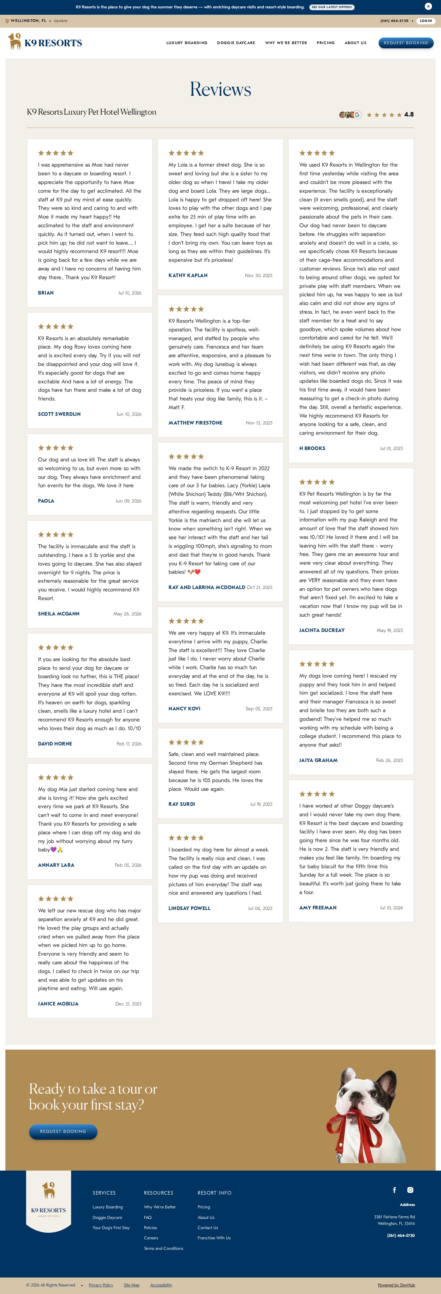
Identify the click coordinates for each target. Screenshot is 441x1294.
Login (426, 21)
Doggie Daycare (236, 43)
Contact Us (208, 1228)
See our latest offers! (332, 7)
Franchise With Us (214, 1238)
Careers (151, 1238)
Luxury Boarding (187, 43)
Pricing (204, 1207)
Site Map (132, 1285)
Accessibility (161, 1285)
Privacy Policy (101, 1285)
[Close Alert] (428, 7)
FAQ (148, 1218)
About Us (356, 43)
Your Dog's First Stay (111, 1228)
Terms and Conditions (163, 1249)
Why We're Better (286, 43)
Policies (150, 1228)
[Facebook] (394, 1190)
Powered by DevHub (396, 1285)
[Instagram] (410, 1190)
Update (61, 21)
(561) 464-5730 (395, 21)
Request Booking (406, 43)
